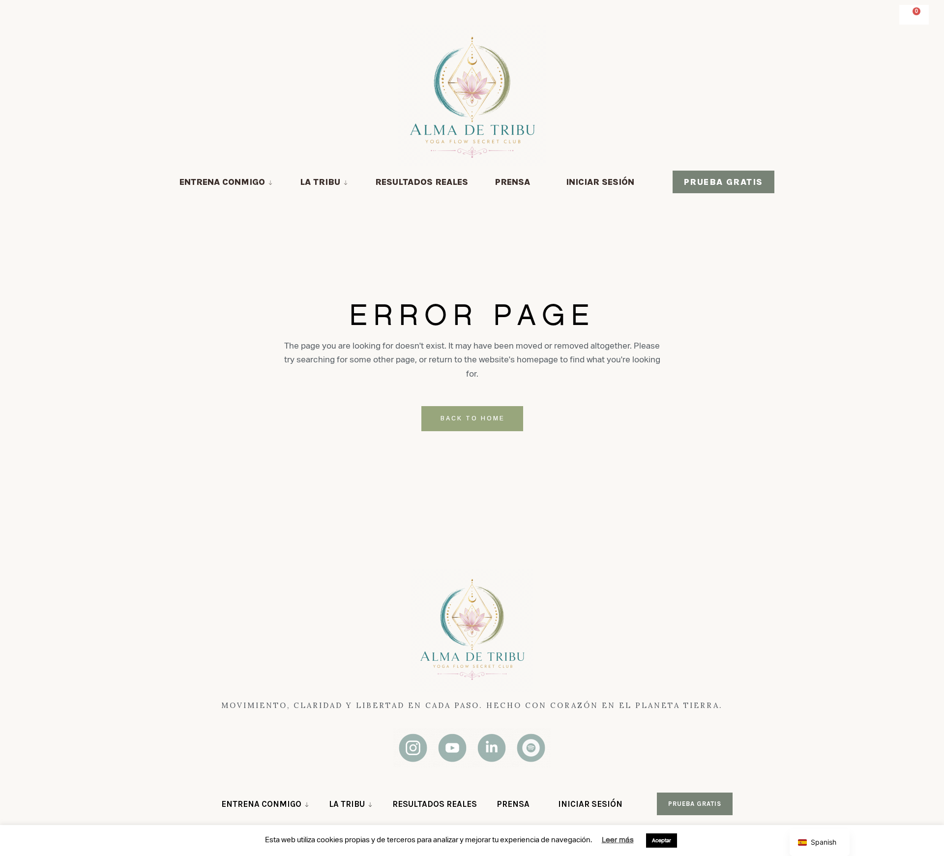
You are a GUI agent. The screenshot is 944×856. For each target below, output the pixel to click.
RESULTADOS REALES (421, 182)
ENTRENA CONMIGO (222, 182)
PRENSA (512, 182)
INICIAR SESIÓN (600, 182)
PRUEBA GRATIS (723, 182)
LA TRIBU (320, 182)
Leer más (618, 839)
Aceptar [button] (661, 840)
